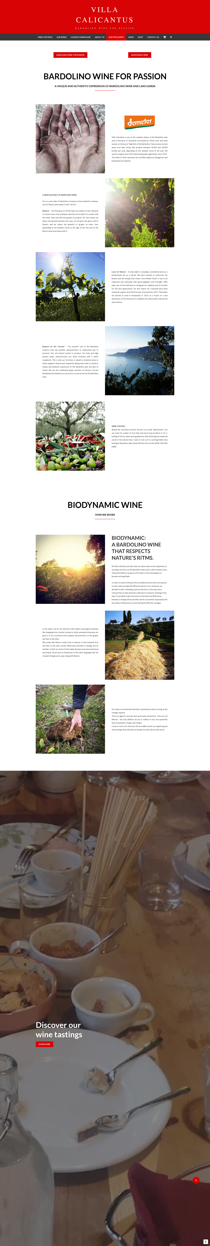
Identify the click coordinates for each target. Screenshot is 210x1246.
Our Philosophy (116, 37)
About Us (99, 37)
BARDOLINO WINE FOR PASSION (105, 28)
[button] (196, 1180)
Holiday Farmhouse (81, 37)
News (131, 37)
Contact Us (153, 37)
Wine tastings (45, 37)
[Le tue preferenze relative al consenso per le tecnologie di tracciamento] (205, 1241)
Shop (140, 37)
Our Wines (62, 37)
